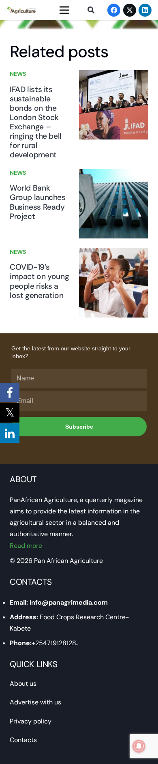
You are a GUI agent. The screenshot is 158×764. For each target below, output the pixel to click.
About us (23, 683)
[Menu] (64, 10)
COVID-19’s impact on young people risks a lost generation (39, 281)
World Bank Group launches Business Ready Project (38, 202)
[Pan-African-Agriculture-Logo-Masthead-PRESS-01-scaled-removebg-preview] (21, 10)
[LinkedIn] (145, 10)
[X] (129, 10)
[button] (90, 10)
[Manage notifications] (138, 746)
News (18, 73)
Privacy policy (30, 721)
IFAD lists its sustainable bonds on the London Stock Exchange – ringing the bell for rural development (36, 122)
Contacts (23, 740)
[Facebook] (113, 10)
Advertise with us (35, 702)
